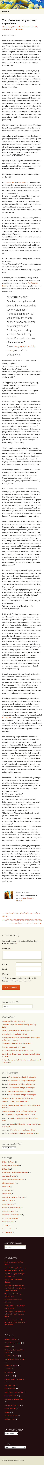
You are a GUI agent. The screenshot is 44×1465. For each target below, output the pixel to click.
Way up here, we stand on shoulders (14, 1034)
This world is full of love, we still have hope (16, 1043)
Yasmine (20, 29)
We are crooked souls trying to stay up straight (18, 1050)
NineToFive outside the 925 (28, 27)
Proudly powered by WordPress (13, 1460)
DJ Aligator (6, 717)
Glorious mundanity (8, 1183)
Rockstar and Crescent (10, 1218)
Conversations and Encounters (12, 1180)
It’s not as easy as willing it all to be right (22, 1077)
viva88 (4, 1102)
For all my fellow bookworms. (19, 1102)
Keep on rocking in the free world (13, 1021)
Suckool (5, 1225)
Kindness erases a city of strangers (14, 1047)
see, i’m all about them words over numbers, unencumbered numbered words (22, 921)
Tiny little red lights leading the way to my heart (18, 1030)
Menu (4, 11)
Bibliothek (5, 1169)
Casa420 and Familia (9, 1176)
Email (4, 969)
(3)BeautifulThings (8, 1162)
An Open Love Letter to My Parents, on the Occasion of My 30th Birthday (15, 1322)
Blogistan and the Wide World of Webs (15, 1172)
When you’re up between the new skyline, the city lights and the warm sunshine (15, 1288)
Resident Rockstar (8, 1211)
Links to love (6, 1194)
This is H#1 (10, 182)
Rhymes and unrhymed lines (11, 1215)
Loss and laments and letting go (13, 1197)
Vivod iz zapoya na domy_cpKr (12, 1105)
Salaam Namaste (7, 29)
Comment (6, 949)
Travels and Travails (8, 1229)
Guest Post (6, 1187)
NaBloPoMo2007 (7, 1204)
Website (5, 974)
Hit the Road (6, 1190)
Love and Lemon (7, 1201)
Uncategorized (7, 1232)
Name (4, 964)
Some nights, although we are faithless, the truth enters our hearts (15, 1314)
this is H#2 (22, 182)
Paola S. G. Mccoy (8, 1111)
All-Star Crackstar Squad (10, 1165)
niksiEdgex (5, 1098)
